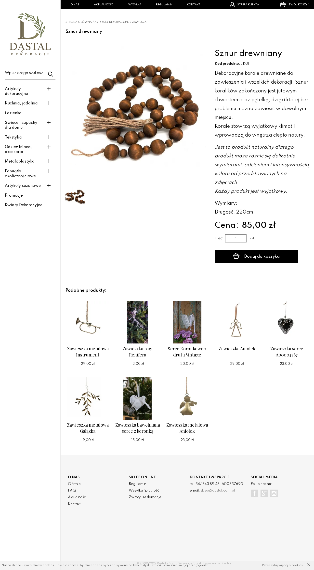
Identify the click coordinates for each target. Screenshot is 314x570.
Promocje (14, 196)
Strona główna (78, 22)
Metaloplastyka (20, 162)
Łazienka (13, 113)
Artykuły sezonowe (23, 186)
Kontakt (193, 4)
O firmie (74, 484)
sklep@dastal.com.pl (218, 490)
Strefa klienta (248, 4)
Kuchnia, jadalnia (21, 103)
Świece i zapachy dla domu (21, 125)
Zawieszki (139, 22)
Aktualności (104, 4)
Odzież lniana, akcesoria (18, 149)
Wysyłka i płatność (144, 490)
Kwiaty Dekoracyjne (23, 205)
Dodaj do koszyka (261, 256)
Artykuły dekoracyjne (16, 91)
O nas (74, 4)
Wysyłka (134, 4)
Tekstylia (13, 137)
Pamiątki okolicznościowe (20, 173)
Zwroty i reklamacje (145, 497)
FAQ (72, 490)
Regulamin (164, 4)
